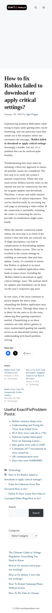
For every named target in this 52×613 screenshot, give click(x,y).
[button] (36, 7)
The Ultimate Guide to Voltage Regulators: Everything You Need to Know (25, 556)
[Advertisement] (26, 43)
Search (12, 506)
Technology (15, 470)
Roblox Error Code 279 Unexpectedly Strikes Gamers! (14, 392)
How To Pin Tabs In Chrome (24, 593)
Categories (14, 530)
